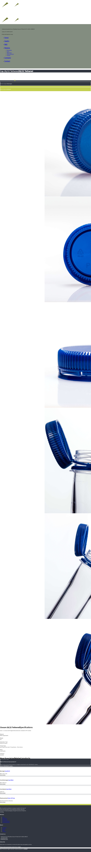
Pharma (8, 55)
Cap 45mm (8, 789)
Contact (7, 61)
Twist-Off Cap (11, 798)
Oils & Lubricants (6, 821)
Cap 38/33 (7, 771)
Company (7, 58)
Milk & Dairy (9, 52)
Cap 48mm (10, 780)
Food (8, 51)
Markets (7, 48)
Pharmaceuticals (6, 822)
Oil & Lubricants (10, 54)
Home (6, 38)
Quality (6, 41)
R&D (5, 44)
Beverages (9, 50)
